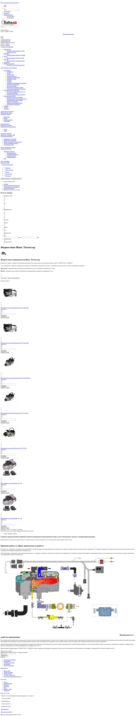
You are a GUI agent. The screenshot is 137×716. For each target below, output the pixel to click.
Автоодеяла (7, 664)
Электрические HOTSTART (11, 90)
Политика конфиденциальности (12, 676)
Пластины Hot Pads (12, 93)
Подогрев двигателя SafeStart (15, 97)
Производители (8, 683)
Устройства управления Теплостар (16, 89)
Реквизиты (7, 690)
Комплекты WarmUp (12, 101)
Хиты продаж (9, 170)
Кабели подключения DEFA (14, 103)
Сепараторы (7, 661)
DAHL (5, 56)
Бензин (6, 222)
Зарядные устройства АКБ (8, 135)
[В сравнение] (1, 409)
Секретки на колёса (9, 662)
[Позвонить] (5, 6)
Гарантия (16, 2)
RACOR (6, 59)
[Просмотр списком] (1, 275)
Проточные (7, 121)
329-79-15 (6, 39)
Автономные (7, 70)
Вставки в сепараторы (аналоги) (15, 65)
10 (4, 199)
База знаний (8, 174)
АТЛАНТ (6, 108)
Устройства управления (13, 77)
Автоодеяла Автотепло (10, 140)
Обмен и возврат (8, 672)
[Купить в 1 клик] (1, 482)
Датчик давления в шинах (11, 143)
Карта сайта (7, 671)
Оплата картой (8, 673)
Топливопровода (8, 120)
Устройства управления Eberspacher (16, 83)
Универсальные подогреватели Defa (17, 99)
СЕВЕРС (6, 106)
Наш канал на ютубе (6, 712)
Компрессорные (11, 157)
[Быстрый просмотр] (1, 305)
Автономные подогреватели (11, 187)
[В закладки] (1, 302)
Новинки (7, 168)
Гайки (5, 131)
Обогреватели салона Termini (15, 100)
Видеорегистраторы (6, 133)
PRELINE (6, 53)
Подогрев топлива (6, 114)
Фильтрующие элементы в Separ (15, 51)
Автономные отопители (7, 111)
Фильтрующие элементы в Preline (16, 55)
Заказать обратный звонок (8, 42)
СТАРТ (6, 107)
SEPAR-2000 (7, 49)
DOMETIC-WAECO (9, 151)
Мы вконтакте (5, 709)
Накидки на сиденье (6, 125)
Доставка (6, 2)
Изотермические (11, 153)
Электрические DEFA (10, 96)
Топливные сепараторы (7, 46)
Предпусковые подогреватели (9, 67)
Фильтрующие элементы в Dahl (15, 58)
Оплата (11, 2)
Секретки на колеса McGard (8, 126)
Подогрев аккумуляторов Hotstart (16, 94)
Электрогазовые (11, 155)
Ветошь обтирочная (7, 164)
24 (4, 217)
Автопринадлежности (7, 136)
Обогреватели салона (6, 113)
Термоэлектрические (12, 154)
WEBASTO (10, 72)
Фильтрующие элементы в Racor (16, 61)
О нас (2, 2)
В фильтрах (7, 117)
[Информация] (1, 1)
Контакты (8, 176)
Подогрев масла (5, 124)
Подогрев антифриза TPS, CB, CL (16, 91)
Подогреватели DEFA (10, 660)
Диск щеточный (5, 161)
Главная (6, 184)
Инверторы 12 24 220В (10, 139)
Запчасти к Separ (11, 52)
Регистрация (10, 17)
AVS (5, 158)
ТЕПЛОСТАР (7, 242)
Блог (5, 687)
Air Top (9, 73)
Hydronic (9, 80)
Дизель (6, 227)
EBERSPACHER (11, 79)
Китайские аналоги (9, 63)
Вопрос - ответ (8, 689)
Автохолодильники (6, 149)
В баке (5, 118)
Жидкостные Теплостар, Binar (15, 87)
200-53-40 (5, 41)
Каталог (5, 45)
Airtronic (9, 82)
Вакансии (6, 684)
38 (4, 203)
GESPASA (7, 62)
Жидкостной (7, 233)
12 (4, 212)
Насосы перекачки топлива (8, 147)
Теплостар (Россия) (9, 188)
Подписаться (4, 655)
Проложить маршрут (68, 34)
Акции (7, 172)
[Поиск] (4, 8)
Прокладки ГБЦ (5, 162)
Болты (5, 129)
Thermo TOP (10, 74)
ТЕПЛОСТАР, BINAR (13, 84)
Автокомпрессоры (9, 144)
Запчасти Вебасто (12, 76)
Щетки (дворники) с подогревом (13, 142)
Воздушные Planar (12, 86)
